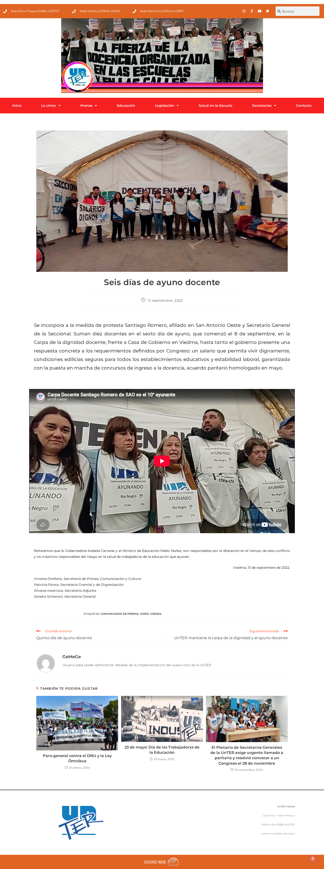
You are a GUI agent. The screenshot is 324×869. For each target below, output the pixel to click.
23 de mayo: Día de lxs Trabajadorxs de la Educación (162, 750)
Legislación (164, 105)
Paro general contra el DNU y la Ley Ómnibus (77, 758)
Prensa (86, 105)
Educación (126, 105)
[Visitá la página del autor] (45, 663)
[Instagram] (244, 11)
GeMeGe (71, 656)
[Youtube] (259, 11)
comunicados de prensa (120, 613)
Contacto (304, 105)
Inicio (17, 105)
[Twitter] (267, 11)
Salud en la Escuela (215, 105)
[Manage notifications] (313, 858)
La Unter (48, 105)
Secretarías (262, 105)
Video (144, 613)
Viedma (155, 613)
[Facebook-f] (252, 11)
